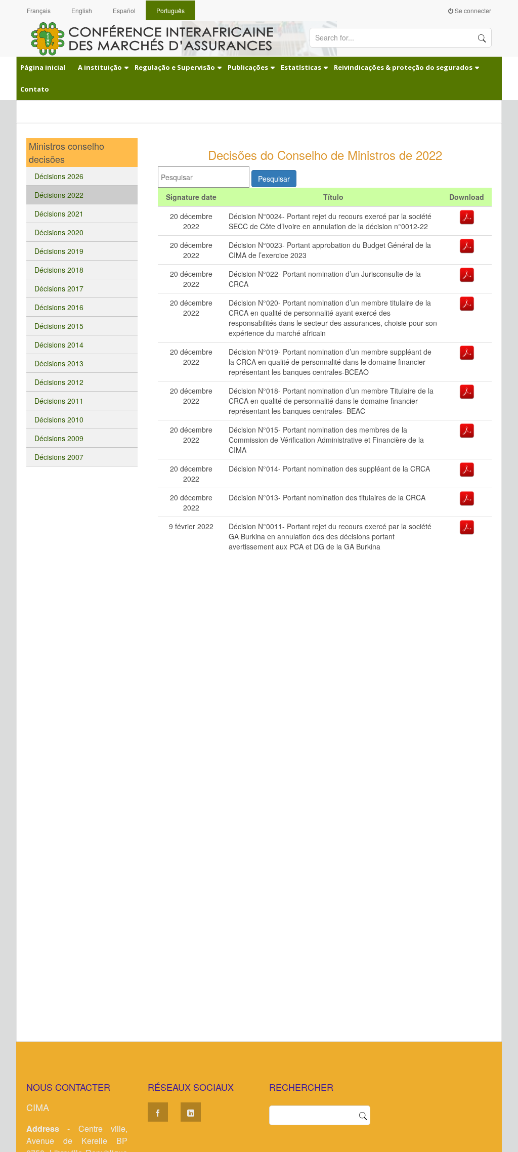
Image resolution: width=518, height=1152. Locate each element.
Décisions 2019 (58, 251)
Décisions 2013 (58, 363)
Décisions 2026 (58, 176)
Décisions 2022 (58, 195)
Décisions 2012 (58, 382)
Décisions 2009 (58, 438)
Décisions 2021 (58, 213)
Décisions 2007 (58, 457)
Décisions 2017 (58, 288)
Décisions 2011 (58, 401)
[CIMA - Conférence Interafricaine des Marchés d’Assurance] (157, 38)
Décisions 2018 (58, 270)
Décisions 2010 (58, 419)
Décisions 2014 (58, 344)
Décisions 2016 (58, 307)
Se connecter (472, 10)
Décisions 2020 (58, 232)
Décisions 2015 (58, 326)
